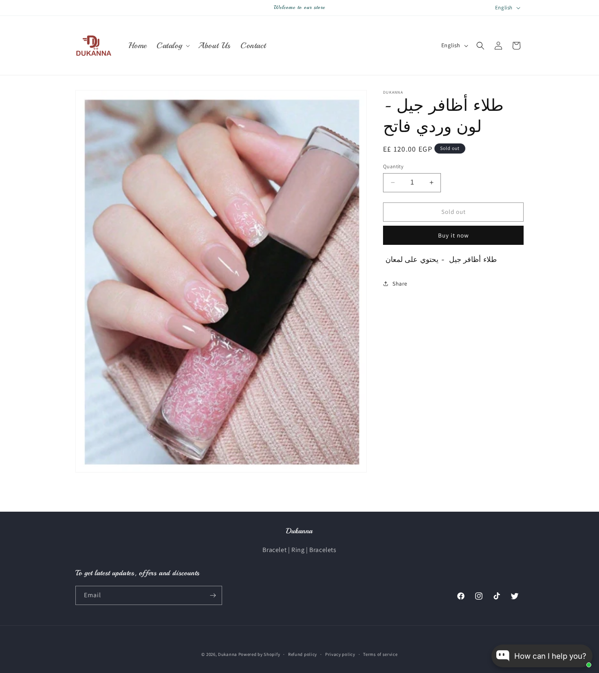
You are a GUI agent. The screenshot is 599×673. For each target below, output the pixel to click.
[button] (172, 45)
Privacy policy (340, 654)
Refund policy (302, 654)
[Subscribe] (213, 595)
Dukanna (227, 654)
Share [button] (399, 283)
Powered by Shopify (259, 654)
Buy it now (453, 235)
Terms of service (380, 654)
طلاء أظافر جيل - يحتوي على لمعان (440, 259)
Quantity (393, 166)
